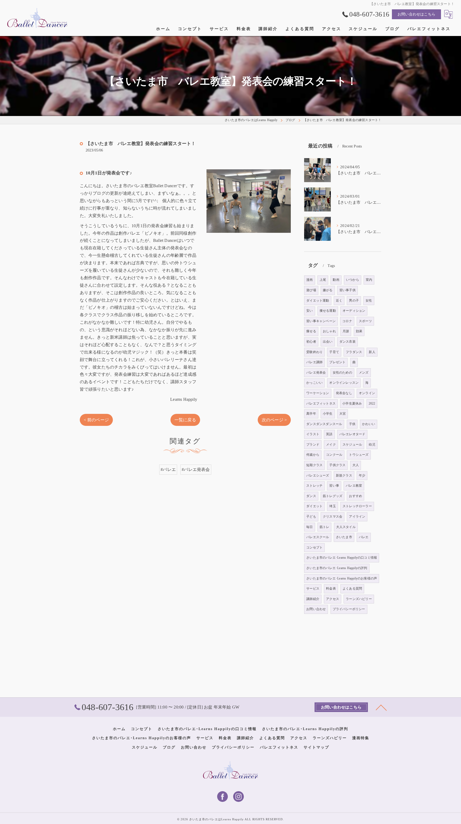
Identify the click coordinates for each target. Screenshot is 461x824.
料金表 (331, 588)
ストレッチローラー (357, 506)
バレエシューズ (317, 475)
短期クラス (314, 465)
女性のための (342, 372)
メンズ (364, 372)
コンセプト (314, 547)
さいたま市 (344, 537)
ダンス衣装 (347, 341)
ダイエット (314, 506)
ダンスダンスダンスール (324, 424)
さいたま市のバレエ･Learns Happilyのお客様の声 (341, 578)
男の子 (354, 300)
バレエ (364, 537)
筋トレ (324, 527)
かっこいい (314, 383)
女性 (368, 300)
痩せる (311, 331)
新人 (372, 352)
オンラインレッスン (344, 383)
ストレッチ (314, 485)
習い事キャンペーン (321, 321)
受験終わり (314, 352)
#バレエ (168, 469)
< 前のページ (96, 420)
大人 (355, 465)
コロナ (347, 321)
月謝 (346, 331)
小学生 (328, 413)
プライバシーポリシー (349, 609)
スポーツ (365, 321)
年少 (362, 475)
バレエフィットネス (321, 403)
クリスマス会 (332, 516)
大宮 (342, 413)
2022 (372, 403)
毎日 (309, 527)
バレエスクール (317, 537)
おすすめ (355, 496)
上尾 (323, 280)
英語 (329, 434)
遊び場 (311, 290)
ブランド (312, 444)
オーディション (354, 311)
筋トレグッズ (332, 496)
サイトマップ (316, 747)
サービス (312, 588)
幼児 (372, 444)
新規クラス (344, 475)
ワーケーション (317, 393)
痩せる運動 (328, 311)
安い (309, 311)
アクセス (332, 599)
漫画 (309, 280)
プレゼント (337, 362)
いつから (352, 280)
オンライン (367, 393)
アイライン (357, 516)
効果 (359, 331)
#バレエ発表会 (196, 469)
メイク (331, 444)
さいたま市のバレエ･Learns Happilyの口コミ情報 (341, 557)
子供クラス (337, 465)
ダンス (311, 496)
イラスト (312, 434)
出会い (328, 341)
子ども (311, 516)
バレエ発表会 (316, 372)
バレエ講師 (314, 362)
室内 (369, 280)
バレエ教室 (354, 485)
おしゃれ (329, 331)
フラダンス (354, 352)
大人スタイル (346, 527)
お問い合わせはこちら (416, 14)
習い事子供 (347, 290)
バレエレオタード (352, 434)
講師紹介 (312, 599)
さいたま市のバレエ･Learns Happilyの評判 (336, 568)
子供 (352, 424)
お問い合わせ (316, 609)
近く (339, 300)
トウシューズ (358, 455)
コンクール (334, 455)
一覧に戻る (185, 420)
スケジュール (352, 444)
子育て (334, 352)
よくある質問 (352, 588)
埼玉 (332, 506)
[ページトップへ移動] (381, 707)
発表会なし (344, 393)
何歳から (312, 455)
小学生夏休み (352, 403)
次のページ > (274, 420)
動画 (336, 280)
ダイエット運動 (317, 300)
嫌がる (328, 290)
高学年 (311, 413)
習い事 (334, 485)
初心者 (311, 341)
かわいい (368, 424)
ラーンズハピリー (359, 599)
